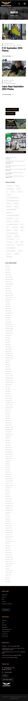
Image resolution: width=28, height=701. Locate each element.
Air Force (19, 188)
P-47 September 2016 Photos (12, 49)
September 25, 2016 (9, 43)
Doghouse (16, 203)
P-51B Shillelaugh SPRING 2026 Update (14, 172)
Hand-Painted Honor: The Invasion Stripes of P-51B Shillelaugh (15, 161)
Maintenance (14, 227)
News (22, 230)
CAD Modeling (20, 191)
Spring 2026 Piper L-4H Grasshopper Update (16, 169)
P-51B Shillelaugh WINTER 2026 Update (14, 176)
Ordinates (17, 236)
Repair (22, 242)
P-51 (18, 239)
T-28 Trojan (16, 253)
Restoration (19, 244)
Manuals (22, 227)
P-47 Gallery (19, 45)
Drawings (16, 206)
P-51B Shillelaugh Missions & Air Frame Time (15, 165)
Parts (16, 242)
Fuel (16, 218)
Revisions (20, 250)
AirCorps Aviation (8, 45)
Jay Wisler (16, 221)
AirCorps (17, 185)
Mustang (16, 230)
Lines (22, 224)
